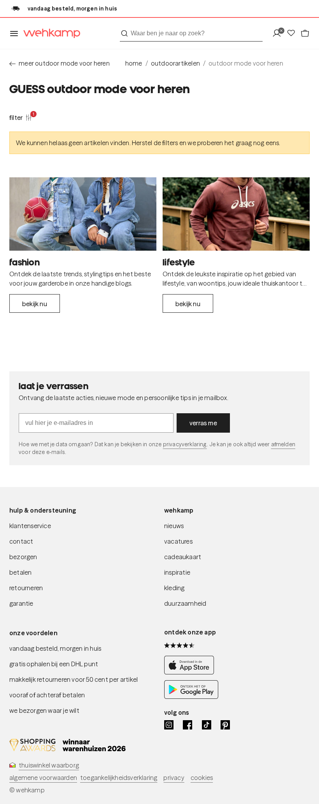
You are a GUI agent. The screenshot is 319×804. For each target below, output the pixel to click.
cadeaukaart (182, 557)
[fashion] (82, 214)
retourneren (26, 588)
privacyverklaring (185, 444)
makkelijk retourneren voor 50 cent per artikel (73, 679)
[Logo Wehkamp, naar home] (49, 33)
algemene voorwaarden (43, 777)
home (133, 63)
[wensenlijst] (293, 33)
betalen (20, 572)
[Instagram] (169, 724)
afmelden (283, 444)
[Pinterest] (225, 724)
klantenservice (30, 526)
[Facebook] (187, 724)
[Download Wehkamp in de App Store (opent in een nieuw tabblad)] (191, 672)
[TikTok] (206, 724)
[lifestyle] (236, 214)
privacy (173, 777)
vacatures (178, 541)
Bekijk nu (34, 304)
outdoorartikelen (175, 63)
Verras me (203, 423)
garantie (21, 603)
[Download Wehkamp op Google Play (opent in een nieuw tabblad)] (191, 696)
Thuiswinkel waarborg (49, 765)
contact (21, 541)
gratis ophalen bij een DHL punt (53, 664)
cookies (202, 777)
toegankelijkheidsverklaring (118, 777)
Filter (20, 117)
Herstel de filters (155, 143)
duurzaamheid (185, 603)
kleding (174, 588)
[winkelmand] (305, 33)
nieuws (174, 526)
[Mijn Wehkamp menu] (279, 33)
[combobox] (191, 33)
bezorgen (23, 557)
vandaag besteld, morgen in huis (55, 648)
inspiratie (177, 572)
